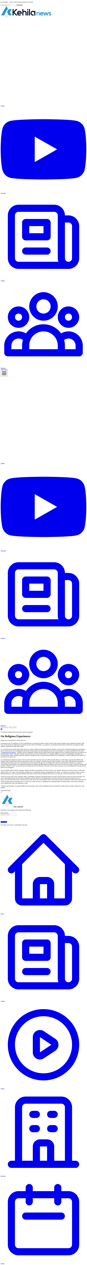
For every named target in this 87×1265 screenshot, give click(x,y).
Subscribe (19, 5)
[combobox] (8, 727)
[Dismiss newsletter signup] (1, 792)
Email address (4, 813)
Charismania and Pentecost (8, 752)
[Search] (1, 729)
